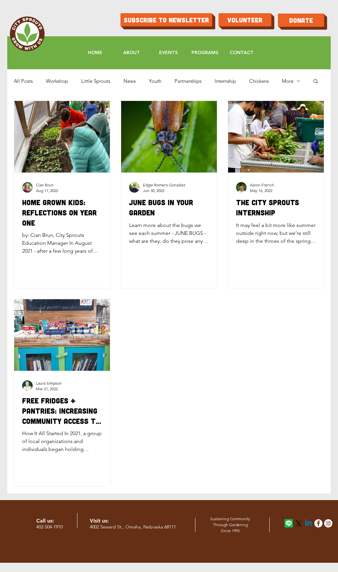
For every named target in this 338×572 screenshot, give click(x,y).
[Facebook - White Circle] (318, 523)
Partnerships (188, 81)
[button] (316, 81)
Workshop (57, 81)
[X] (298, 523)
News (129, 81)
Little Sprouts (95, 81)
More (287, 81)
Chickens (259, 81)
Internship (225, 81)
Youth (155, 81)
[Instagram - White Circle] (328, 523)
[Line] (289, 523)
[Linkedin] (308, 523)
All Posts (23, 81)
